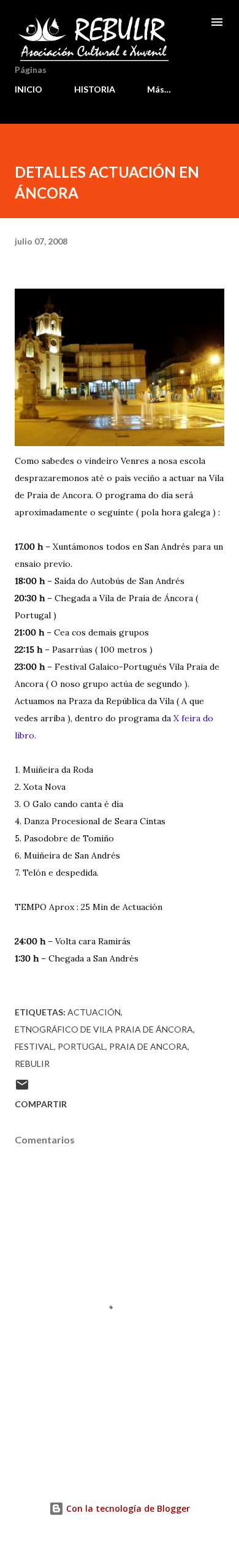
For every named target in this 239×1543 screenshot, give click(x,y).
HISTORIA (94, 89)
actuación (94, 1012)
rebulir (32, 1063)
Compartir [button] (41, 1104)
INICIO (28, 89)
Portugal (81, 1046)
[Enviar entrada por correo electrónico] (22, 1088)
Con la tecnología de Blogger (127, 1508)
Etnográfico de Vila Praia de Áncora (104, 1029)
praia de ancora (148, 1046)
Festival (34, 1046)
